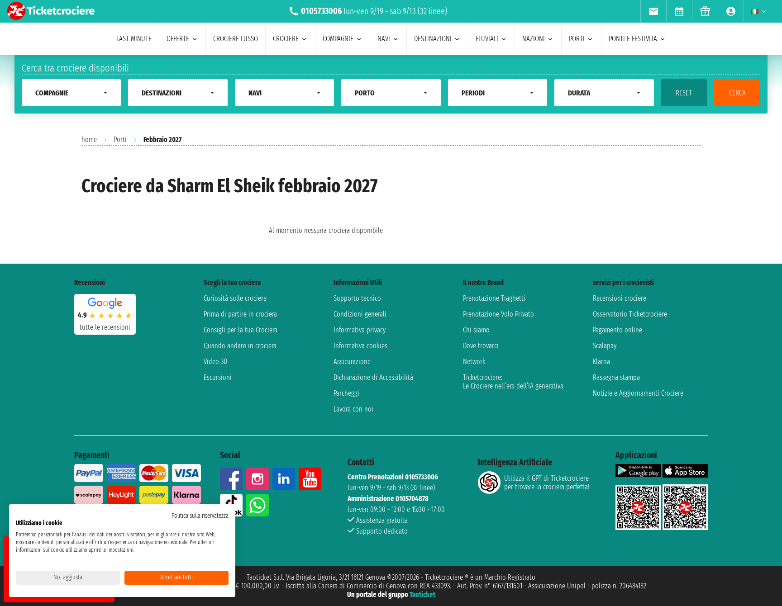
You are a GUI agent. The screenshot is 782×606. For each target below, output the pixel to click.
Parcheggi (346, 393)
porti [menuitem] (577, 38)
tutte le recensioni (105, 327)
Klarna (601, 361)
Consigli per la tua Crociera (240, 330)
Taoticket (422, 594)
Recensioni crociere (619, 298)
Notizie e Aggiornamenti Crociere (638, 393)
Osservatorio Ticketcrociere (630, 314)
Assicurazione (352, 361)
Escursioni (218, 377)
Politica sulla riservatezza (200, 516)
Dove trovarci (481, 345)
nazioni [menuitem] (533, 38)
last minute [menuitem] (134, 38)
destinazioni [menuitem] (433, 38)
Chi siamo (476, 330)
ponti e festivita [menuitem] (633, 38)
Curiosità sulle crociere (235, 298)
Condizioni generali (360, 314)
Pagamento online (617, 330)
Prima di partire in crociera (240, 314)
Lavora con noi (353, 409)
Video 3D (215, 361)
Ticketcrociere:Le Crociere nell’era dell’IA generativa (513, 381)
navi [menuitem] (383, 38)
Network (474, 361)
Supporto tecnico (357, 298)
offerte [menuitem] (178, 38)
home (89, 139)
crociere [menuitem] (286, 38)
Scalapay (604, 345)
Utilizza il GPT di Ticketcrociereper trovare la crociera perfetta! (546, 482)
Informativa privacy (360, 330)
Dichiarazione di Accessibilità (373, 377)
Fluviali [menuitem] (487, 38)
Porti (120, 139)
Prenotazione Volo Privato (498, 314)
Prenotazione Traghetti (494, 298)
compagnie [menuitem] (338, 38)
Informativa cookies (360, 345)
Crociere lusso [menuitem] (235, 38)
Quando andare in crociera (240, 345)
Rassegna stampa (616, 377)
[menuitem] (653, 11)
